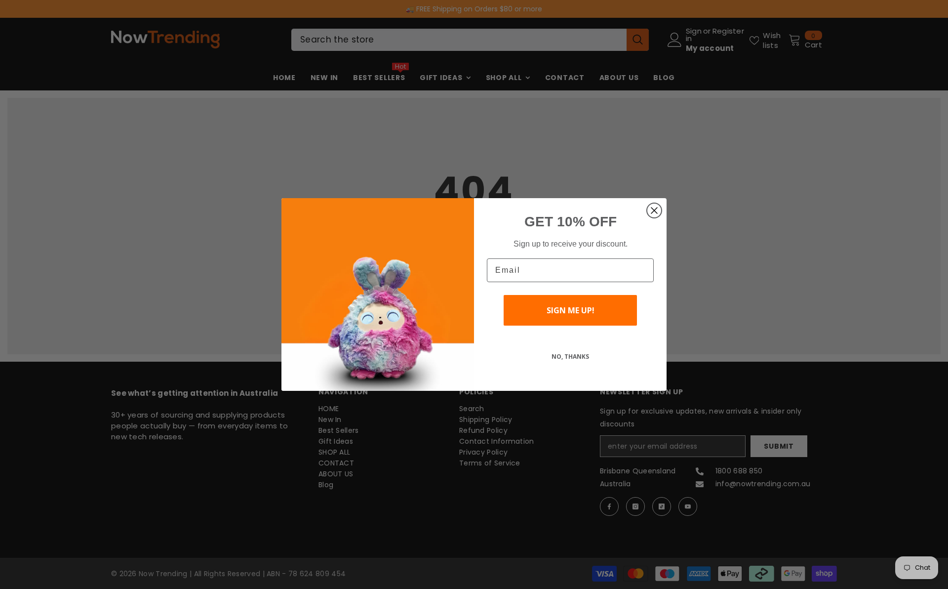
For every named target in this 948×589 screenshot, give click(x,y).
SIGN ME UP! (570, 310)
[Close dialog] (654, 210)
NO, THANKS (570, 356)
